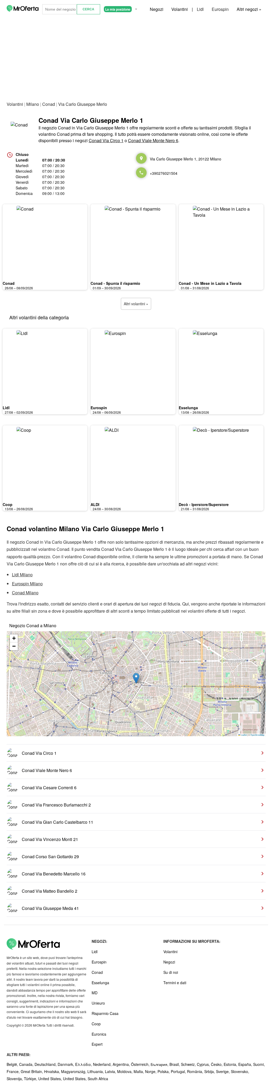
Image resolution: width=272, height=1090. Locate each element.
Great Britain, (32, 1071)
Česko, (217, 1064)
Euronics (99, 1034)
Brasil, (175, 1064)
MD (94, 992)
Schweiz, (189, 1064)
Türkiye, (31, 1078)
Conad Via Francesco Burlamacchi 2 (56, 805)
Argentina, (122, 1064)
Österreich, (141, 1064)
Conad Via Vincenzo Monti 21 (50, 839)
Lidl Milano (22, 575)
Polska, (164, 1071)
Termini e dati (174, 982)
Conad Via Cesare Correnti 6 (49, 787)
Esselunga (188, 407)
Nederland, (103, 1064)
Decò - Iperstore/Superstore (204, 504)
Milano (32, 104)
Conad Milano (25, 593)
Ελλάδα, (84, 1064)
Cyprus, (204, 1064)
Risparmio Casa (105, 1013)
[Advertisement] (136, 58)
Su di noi (170, 972)
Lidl (200, 9)
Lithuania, (96, 1071)
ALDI (95, 504)
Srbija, (210, 1071)
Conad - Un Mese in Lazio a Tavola (210, 283)
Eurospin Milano (27, 584)
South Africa (98, 1078)
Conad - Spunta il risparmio (115, 283)
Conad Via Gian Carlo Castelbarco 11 (57, 822)
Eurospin (220, 9)
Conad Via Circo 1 (106, 140)
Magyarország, (74, 1071)
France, (14, 1071)
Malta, (139, 1071)
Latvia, (111, 1071)
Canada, (27, 1064)
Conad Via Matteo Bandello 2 (49, 891)
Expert (97, 1044)
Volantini (179, 9)
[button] (136, 678)
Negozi (156, 9)
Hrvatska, (52, 1071)
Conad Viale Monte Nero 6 (153, 140)
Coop (7, 504)
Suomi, (259, 1064)
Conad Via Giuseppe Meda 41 (50, 908)
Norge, (151, 1071)
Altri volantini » (136, 303)
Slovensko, (240, 1071)
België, (13, 1064)
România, (195, 1071)
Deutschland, (46, 1064)
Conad (48, 104)
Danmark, (66, 1064)
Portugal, (179, 1071)
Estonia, (231, 1064)
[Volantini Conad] (20, 129)
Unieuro (98, 1003)
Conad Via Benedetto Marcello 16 (54, 874)
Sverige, (223, 1071)
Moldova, (125, 1071)
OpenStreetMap (257, 734)
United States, (50, 1078)
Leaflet (243, 734)
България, (160, 1064)
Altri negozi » (249, 9)
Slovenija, (15, 1078)
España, (245, 1064)
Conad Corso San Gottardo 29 (50, 856)
